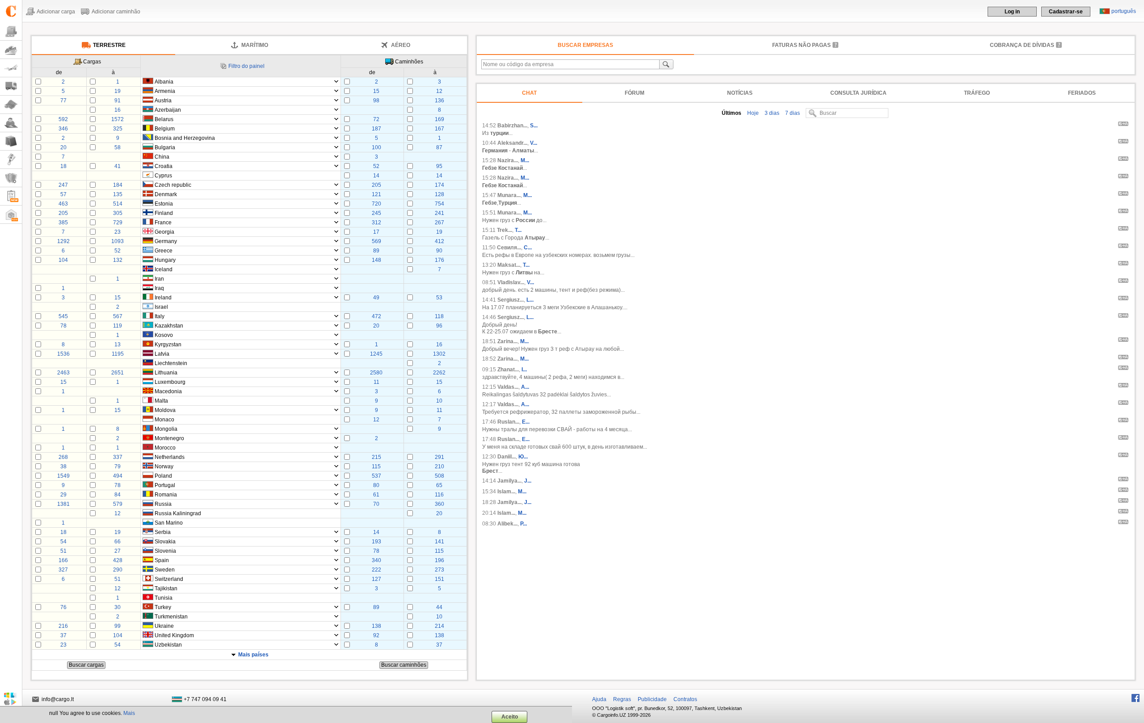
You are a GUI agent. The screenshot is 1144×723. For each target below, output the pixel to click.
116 (439, 495)
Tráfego (977, 93)
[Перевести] (1123, 125)
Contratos (685, 699)
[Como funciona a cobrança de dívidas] (1059, 44)
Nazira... (507, 160)
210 (439, 466)
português (1123, 11)
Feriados (1082, 93)
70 (376, 504)
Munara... (509, 195)
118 (439, 316)
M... (525, 160)
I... (524, 369)
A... (525, 387)
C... (528, 247)
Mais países (253, 655)
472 (376, 316)
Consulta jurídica (858, 93)
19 (117, 91)
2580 (376, 373)
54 (63, 541)
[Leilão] (11, 160)
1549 (63, 476)
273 (439, 570)
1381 (63, 504)
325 (117, 129)
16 (117, 110)
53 (439, 297)
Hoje (752, 113)
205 (376, 185)
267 (439, 222)
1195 (118, 354)
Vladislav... (510, 282)
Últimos (731, 113)
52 (376, 166)
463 (63, 204)
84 (117, 495)
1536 (63, 354)
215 (376, 457)
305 (117, 213)
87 (439, 147)
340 (376, 560)
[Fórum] (11, 123)
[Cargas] (11, 31)
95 (439, 166)
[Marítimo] (11, 50)
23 (117, 232)
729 (117, 222)
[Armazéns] (11, 215)
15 (376, 91)
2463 (63, 373)
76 (63, 607)
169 (439, 119)
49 (376, 297)
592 (63, 119)
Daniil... (506, 457)
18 (63, 166)
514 (117, 204)
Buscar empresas (585, 45)
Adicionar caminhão (116, 11)
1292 (63, 241)
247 (63, 185)
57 (63, 194)
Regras (622, 699)
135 (117, 194)
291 (439, 457)
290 (117, 570)
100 (376, 147)
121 (376, 194)
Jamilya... (509, 481)
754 (439, 204)
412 (439, 241)
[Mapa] (11, 105)
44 (439, 607)
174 (439, 185)
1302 (439, 354)
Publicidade (652, 699)
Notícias (740, 93)
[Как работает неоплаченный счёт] (835, 44)
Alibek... (507, 524)
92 (376, 635)
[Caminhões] (11, 86)
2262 (439, 373)
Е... (526, 422)
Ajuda (599, 699)
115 (376, 466)
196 (439, 560)
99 (117, 626)
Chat (529, 93)
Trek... (504, 230)
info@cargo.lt (58, 699)
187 (376, 129)
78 (63, 326)
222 (376, 570)
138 (376, 626)
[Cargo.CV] (11, 196)
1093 (117, 241)
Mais (129, 713)
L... (530, 300)
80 (376, 485)
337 (117, 457)
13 (117, 344)
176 (439, 260)
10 (439, 401)
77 (63, 100)
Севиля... (509, 247)
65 (439, 485)
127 (376, 579)
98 (376, 100)
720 (376, 204)
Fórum (634, 93)
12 (439, 91)
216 (63, 626)
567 (117, 316)
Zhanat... (508, 369)
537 (376, 476)
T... (518, 230)
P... (523, 524)
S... (534, 125)
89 (376, 251)
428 (117, 560)
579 (117, 504)
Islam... (506, 491)
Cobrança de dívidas (1022, 45)
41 (117, 166)
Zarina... (507, 341)
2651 (117, 373)
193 (376, 541)
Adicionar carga (56, 11)
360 (439, 504)
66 (117, 541)
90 (439, 251)
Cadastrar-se (1066, 11)
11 (376, 382)
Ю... (523, 457)
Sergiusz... (510, 300)
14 (376, 175)
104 (63, 260)
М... (524, 341)
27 (117, 551)
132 (117, 260)
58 (117, 147)
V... (533, 143)
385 (63, 222)
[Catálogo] (11, 141)
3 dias (771, 113)
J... (527, 481)
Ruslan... (508, 422)
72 (376, 119)
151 (439, 579)
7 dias (792, 113)
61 (376, 495)
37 (63, 635)
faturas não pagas (801, 45)
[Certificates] (11, 178)
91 (117, 100)
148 (376, 260)
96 (439, 326)
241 (439, 213)
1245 (376, 354)
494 (117, 476)
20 (63, 147)
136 (439, 100)
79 (117, 466)
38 (63, 466)
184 (117, 185)
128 (439, 194)
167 (439, 129)
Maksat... (508, 265)
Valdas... (507, 387)
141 (439, 541)
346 (63, 129)
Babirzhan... (512, 125)
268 (63, 457)
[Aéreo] (11, 68)
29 (63, 495)
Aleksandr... (512, 143)
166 (63, 560)
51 (63, 551)
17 (376, 232)
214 (439, 626)
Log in (1012, 11)
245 (376, 213)
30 (117, 607)
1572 (117, 119)
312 (376, 222)
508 (439, 476)
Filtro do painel (246, 66)
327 (63, 570)
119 (117, 326)
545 (63, 316)
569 (376, 241)
